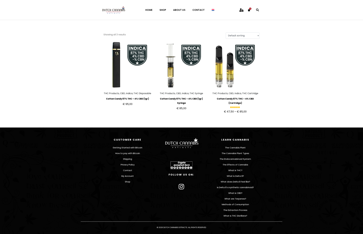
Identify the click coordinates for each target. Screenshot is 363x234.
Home (148, 10)
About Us (179, 10)
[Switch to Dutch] (213, 10)
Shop (163, 10)
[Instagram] (181, 186)
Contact (198, 10)
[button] (257, 9)
